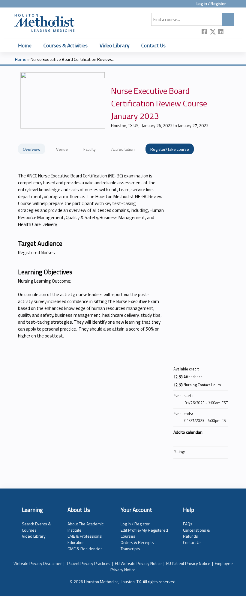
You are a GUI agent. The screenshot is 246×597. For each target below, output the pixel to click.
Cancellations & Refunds (196, 533)
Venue (62, 149)
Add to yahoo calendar (208, 439)
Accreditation (123, 149)
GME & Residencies (85, 548)
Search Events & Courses (36, 527)
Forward (229, 32)
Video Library (114, 45)
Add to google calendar (200, 439)
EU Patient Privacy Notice (188, 563)
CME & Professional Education (85, 539)
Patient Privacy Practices (88, 563)
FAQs (187, 524)
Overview (31, 149)
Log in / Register (211, 3)
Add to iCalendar (215, 439)
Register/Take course (169, 149)
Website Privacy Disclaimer (38, 563)
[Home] (44, 21)
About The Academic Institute (86, 527)
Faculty (89, 149)
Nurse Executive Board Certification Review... (72, 59)
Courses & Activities (66, 45)
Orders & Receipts (137, 542)
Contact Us (153, 45)
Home (25, 45)
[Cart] (232, 5)
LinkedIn (221, 32)
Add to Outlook (223, 439)
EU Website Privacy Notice (138, 563)
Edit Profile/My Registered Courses (144, 533)
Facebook (205, 32)
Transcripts (130, 548)
